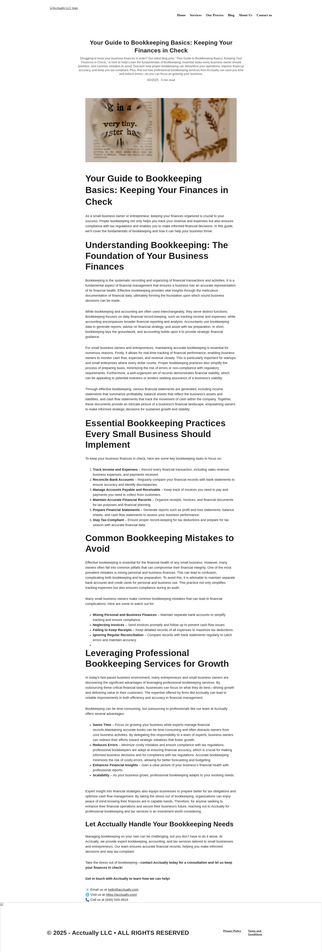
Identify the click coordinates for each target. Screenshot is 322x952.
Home (181, 15)
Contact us (264, 15)
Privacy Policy (232, 930)
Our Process (215, 15)
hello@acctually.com (123, 890)
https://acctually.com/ (121, 895)
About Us (245, 15)
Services (196, 15)
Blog (231, 15)
